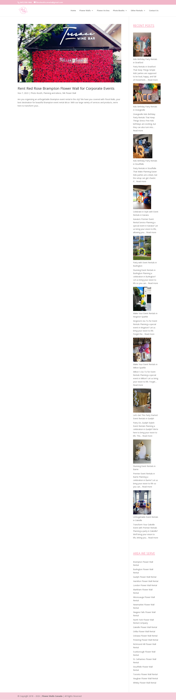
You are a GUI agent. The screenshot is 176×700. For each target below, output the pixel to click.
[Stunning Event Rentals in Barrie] (142, 452)
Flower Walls (85, 11)
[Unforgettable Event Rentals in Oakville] (142, 502)
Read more (153, 80)
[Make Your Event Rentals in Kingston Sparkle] (142, 299)
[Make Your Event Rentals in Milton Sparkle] (142, 350)
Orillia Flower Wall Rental (144, 631)
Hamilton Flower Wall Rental (145, 581)
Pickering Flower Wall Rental (145, 640)
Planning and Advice (52, 93)
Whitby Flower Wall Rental (144, 682)
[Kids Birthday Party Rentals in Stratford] (142, 45)
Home (73, 11)
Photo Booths (118, 11)
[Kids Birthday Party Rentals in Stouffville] (142, 146)
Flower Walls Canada (52, 696)
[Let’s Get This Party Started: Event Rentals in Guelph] (142, 401)
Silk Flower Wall (69, 93)
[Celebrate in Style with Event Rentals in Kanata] (142, 197)
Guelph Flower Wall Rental (144, 577)
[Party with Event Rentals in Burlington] (142, 248)
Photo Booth (36, 93)
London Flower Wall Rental (145, 585)
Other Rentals (137, 11)
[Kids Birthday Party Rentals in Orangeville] (147, 94)
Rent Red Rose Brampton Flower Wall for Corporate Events (66, 88)
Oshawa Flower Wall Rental (145, 635)
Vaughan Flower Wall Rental (145, 678)
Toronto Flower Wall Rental (145, 674)
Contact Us (153, 11)
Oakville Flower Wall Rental (145, 627)
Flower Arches (103, 11)
